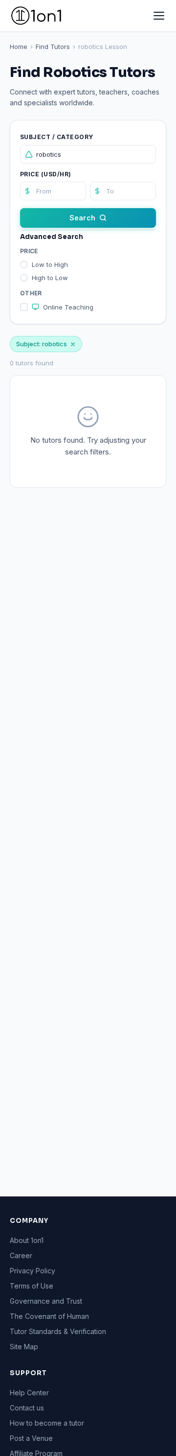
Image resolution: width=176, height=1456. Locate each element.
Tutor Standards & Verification (58, 1331)
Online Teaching (68, 307)
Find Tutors (53, 46)
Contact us (27, 1408)
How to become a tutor (47, 1423)
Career (21, 1255)
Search (82, 218)
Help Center (29, 1392)
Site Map (24, 1346)
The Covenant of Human (49, 1316)
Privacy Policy (32, 1270)
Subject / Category (56, 137)
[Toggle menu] (159, 16)
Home (18, 46)
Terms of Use (31, 1286)
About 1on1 (27, 1240)
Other (31, 293)
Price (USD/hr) (45, 174)
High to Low (50, 278)
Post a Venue (31, 1438)
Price (29, 251)
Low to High (50, 264)
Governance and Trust (46, 1301)
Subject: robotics (41, 344)
